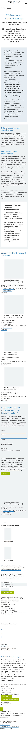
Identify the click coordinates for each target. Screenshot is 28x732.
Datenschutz (4, 646)
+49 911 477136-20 (8, 288)
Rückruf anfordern (7, 592)
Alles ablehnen (7, 696)
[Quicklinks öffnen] (1, 709)
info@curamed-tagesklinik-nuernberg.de (14, 612)
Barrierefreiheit (5, 650)
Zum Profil (4, 292)
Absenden (5, 473)
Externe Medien (6, 692)
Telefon (3, 439)
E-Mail (3, 434)
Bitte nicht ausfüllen (7, 444)
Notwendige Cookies (8, 688)
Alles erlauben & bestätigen (10, 699)
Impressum (4, 644)
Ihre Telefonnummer (6, 582)
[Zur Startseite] (14, 2)
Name (3, 430)
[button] (26, 3)
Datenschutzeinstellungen (8, 648)
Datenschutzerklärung (16, 470)
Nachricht (4, 448)
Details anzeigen (6, 514)
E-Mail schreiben (7, 290)
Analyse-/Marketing (7, 690)
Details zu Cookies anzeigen (11, 694)
